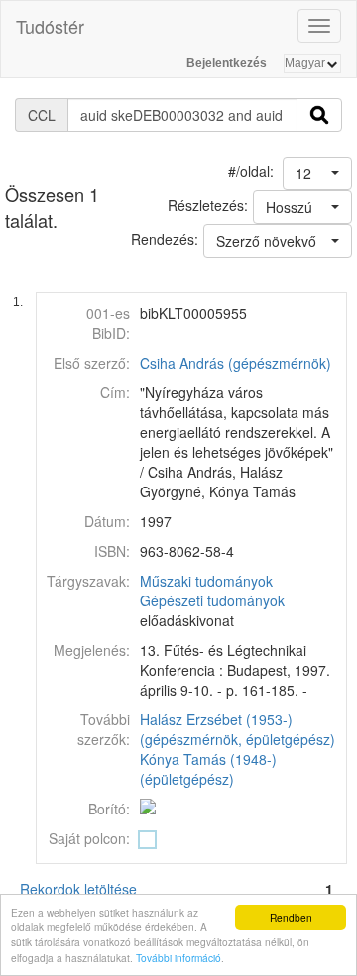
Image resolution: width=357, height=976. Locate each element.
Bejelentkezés (226, 63)
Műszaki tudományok (206, 581)
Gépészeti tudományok (212, 600)
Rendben (291, 917)
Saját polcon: (89, 838)
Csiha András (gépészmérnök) (235, 363)
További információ (178, 957)
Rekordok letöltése (78, 889)
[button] (317, 173)
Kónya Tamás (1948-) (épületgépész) (208, 769)
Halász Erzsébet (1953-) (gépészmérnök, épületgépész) (237, 729)
